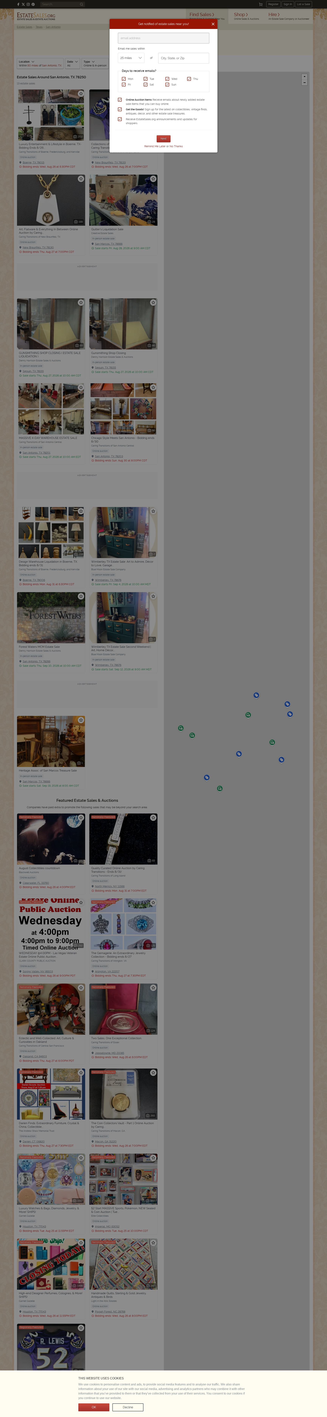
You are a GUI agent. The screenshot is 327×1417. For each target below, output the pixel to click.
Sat (152, 84)
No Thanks (176, 146)
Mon (130, 78)
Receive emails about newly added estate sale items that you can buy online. (165, 101)
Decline (128, 1407)
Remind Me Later (155, 146)
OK (94, 1407)
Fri (129, 84)
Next (164, 138)
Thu (195, 78)
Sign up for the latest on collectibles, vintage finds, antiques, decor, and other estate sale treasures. (166, 111)
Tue (152, 78)
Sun (173, 84)
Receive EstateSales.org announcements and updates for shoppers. (161, 121)
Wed (174, 78)
